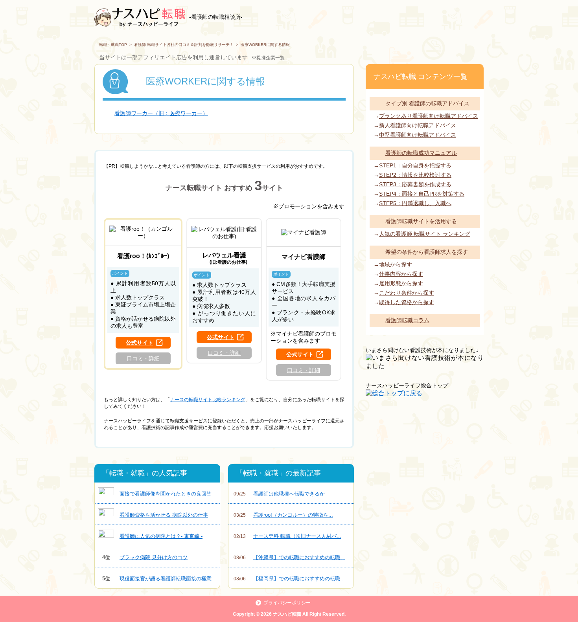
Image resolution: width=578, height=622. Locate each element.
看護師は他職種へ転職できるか (279, 494)
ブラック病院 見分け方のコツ (145, 557)
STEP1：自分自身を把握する (415, 165)
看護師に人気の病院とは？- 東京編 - (161, 536)
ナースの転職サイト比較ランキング (207, 399)
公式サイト (139, 342)
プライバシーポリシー (287, 602)
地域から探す (395, 264)
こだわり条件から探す (406, 293)
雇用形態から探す (401, 283)
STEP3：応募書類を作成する (415, 184)
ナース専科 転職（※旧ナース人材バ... (287, 536)
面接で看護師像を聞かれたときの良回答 (166, 494)
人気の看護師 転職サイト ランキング (424, 234)
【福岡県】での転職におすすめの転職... (289, 579)
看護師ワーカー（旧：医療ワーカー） (161, 113)
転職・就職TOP (113, 44)
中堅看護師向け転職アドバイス (417, 135)
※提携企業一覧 (268, 58)
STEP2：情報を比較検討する (415, 175)
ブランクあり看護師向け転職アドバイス (428, 116)
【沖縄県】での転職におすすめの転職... (289, 557)
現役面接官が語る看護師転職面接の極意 (157, 579)
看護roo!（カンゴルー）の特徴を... (283, 515)
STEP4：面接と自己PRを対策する (421, 194)
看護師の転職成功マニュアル (421, 153)
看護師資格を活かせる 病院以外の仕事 (164, 515)
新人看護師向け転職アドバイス (417, 125)
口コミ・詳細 (143, 358)
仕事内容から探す (401, 274)
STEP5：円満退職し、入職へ (415, 203)
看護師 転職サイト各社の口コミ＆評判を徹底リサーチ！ (184, 44)
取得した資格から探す (406, 302)
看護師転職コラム (407, 320)
